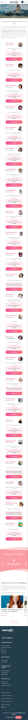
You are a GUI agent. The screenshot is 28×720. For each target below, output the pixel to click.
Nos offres (3, 652)
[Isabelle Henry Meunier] (21, 233)
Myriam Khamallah (11, 315)
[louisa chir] (20, 421)
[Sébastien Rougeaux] (20, 380)
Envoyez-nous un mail (6, 685)
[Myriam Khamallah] (20, 317)
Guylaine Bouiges (10, 523)
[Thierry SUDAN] (20, 483)
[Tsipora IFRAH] (20, 296)
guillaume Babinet (10, 357)
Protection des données (6, 695)
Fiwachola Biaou (10, 106)
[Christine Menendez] (20, 254)
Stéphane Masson (10, 441)
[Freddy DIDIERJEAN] (20, 191)
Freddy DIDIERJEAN (10, 190)
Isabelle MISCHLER (10, 169)
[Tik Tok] (12, 638)
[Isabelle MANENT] (20, 400)
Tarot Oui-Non (4, 672)
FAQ (2, 649)
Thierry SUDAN (9, 482)
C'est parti (18, 717)
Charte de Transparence (6, 698)
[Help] (22, 2)
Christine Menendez (11, 253)
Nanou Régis (9, 336)
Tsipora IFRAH (9, 294)
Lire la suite (4, 615)
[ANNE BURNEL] (20, 44)
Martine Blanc (9, 64)
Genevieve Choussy (10, 85)
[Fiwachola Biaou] (20, 107)
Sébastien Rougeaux (11, 378)
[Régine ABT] (20, 212)
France (5, 707)
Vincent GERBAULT (10, 127)
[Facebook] (3, 638)
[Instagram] (4, 638)
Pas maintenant (10, 717)
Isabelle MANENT (10, 399)
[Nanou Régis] (20, 338)
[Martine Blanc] (20, 65)
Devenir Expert (4, 660)
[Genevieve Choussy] (20, 86)
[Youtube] (6, 638)
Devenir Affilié (4, 662)
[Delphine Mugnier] (20, 463)
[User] (26, 2)
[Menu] (2, 2)
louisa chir (8, 420)
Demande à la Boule (5, 670)
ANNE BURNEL (9, 43)
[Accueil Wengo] (7, 630)
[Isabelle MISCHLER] (20, 170)
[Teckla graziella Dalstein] (21, 275)
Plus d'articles (14, 621)
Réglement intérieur (5, 692)
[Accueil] (14, 2)
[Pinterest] (10, 638)
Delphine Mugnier (10, 462)
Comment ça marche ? (6, 647)
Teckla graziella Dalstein (12, 274)
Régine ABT (8, 211)
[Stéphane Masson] (20, 442)
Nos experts (4, 650)
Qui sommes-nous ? (5, 645)
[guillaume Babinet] (20, 359)
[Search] (5, 2)
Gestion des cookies (5, 704)
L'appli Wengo (4, 674)
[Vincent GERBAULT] (20, 128)
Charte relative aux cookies (7, 701)
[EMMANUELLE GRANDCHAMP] (21, 504)
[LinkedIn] (8, 638)
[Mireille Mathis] (20, 149)
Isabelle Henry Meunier (12, 232)
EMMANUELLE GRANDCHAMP (13, 503)
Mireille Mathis (9, 148)
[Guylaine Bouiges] (20, 524)
